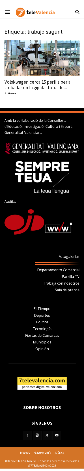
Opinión (42, 348)
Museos (25, 452)
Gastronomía (42, 452)
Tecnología (42, 328)
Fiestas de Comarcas (42, 335)
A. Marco (10, 93)
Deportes (42, 315)
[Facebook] (27, 435)
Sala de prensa (67, 289)
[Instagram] (37, 435)
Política (42, 322)
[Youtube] (56, 435)
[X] (47, 435)
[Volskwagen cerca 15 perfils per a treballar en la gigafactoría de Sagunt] (42, 58)
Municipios (42, 342)
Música (59, 452)
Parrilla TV (71, 276)
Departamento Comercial (58, 269)
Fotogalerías (69, 256)
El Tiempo (42, 308)
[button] (7, 12)
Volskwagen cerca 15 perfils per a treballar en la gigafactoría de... (37, 85)
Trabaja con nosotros (61, 283)
